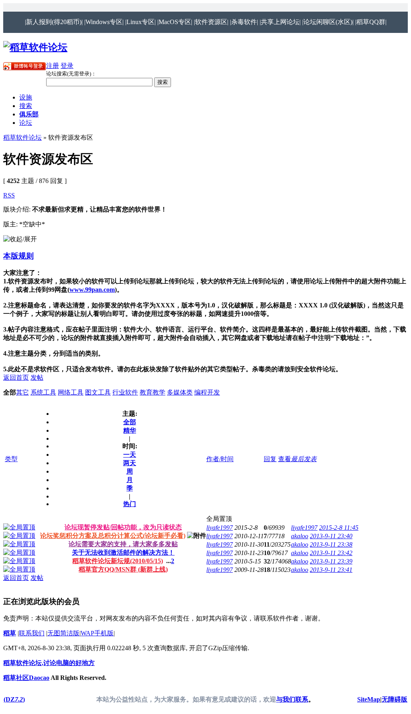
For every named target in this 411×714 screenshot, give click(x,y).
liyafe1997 (219, 527)
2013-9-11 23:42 (331, 552)
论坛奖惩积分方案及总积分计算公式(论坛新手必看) (112, 535)
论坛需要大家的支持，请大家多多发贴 (123, 544)
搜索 (25, 105)
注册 (52, 65)
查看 (284, 459)
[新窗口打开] (19, 527)
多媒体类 (180, 392)
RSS (9, 195)
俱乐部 (29, 114)
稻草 (9, 633)
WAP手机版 (97, 633)
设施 (25, 97)
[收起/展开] (20, 239)
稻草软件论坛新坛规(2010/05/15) (117, 560)
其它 (22, 392)
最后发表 (304, 459)
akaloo (299, 536)
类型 (11, 459)
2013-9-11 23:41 (331, 569)
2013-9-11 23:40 (331, 536)
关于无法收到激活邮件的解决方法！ (123, 552)
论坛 (25, 122)
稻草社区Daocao (26, 677)
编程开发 (207, 392)
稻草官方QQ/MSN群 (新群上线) (123, 569)
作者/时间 (220, 459)
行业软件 (125, 392)
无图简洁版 (63, 633)
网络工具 (70, 392)
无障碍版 (394, 699)
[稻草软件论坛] (35, 47)
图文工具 (98, 392)
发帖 (37, 377)
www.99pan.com (92, 289)
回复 (270, 459)
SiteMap (368, 699)
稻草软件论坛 (22, 137)
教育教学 (152, 392)
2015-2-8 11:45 (338, 527)
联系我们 (32, 633)
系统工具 (43, 392)
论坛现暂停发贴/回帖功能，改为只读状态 (123, 527)
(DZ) (14, 699)
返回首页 (16, 377)
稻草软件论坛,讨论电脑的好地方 (49, 662)
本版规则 (18, 256)
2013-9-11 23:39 (331, 561)
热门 (129, 503)
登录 (67, 65)
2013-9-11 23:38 (331, 544)
